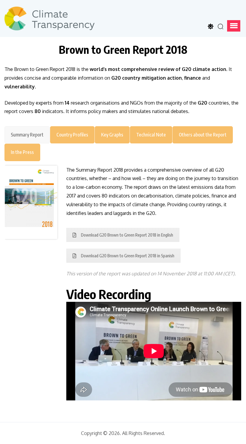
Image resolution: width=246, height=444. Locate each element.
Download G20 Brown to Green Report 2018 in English (127, 234)
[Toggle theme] (211, 26)
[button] (233, 26)
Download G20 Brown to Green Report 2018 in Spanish (127, 255)
